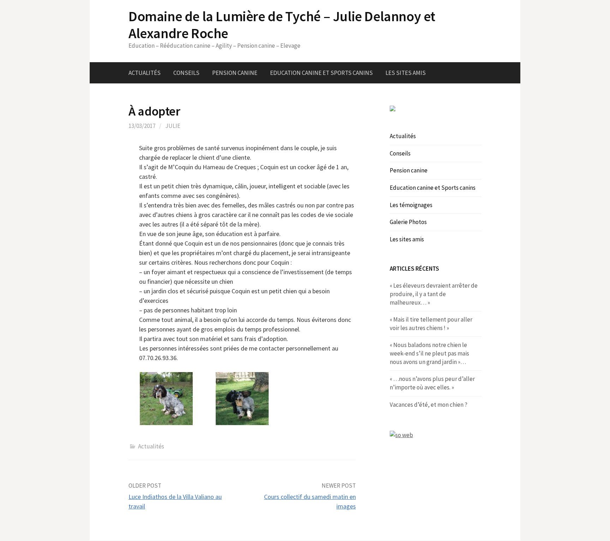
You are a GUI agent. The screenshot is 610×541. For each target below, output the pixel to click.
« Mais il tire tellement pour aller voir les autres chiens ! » (431, 324)
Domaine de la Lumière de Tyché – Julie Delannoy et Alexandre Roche (281, 24)
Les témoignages (411, 205)
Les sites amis (405, 73)
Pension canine (234, 73)
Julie (172, 126)
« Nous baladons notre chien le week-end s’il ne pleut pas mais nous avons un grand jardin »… (429, 353)
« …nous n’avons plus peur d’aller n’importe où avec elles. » (432, 383)
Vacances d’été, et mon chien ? (428, 404)
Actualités (144, 73)
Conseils (186, 73)
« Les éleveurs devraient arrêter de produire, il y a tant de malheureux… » (434, 294)
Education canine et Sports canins (321, 73)
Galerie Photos (408, 222)
